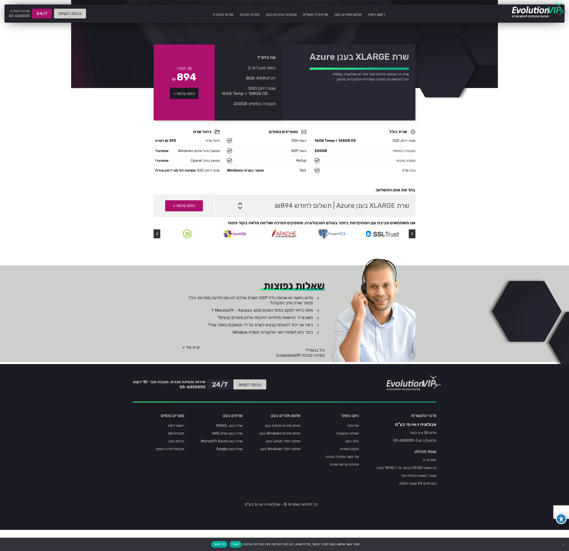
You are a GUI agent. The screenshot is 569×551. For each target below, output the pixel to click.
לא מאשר (219, 544)
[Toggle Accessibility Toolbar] (561, 518)
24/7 (43, 14)
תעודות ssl (176, 433)
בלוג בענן (352, 441)
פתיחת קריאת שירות (344, 464)
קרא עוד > (191, 347)
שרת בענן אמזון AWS (227, 433)
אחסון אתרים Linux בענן (283, 425)
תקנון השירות (349, 449)
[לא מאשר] (563, 544)
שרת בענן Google (229, 449)
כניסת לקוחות (70, 13)
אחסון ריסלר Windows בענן (280, 449)
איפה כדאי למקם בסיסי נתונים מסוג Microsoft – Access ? (262, 310)
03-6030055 (19, 16)
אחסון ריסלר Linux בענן (283, 441)
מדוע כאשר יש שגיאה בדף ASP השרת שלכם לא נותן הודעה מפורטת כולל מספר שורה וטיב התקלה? (250, 300)
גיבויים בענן (176, 441)
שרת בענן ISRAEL (229, 425)
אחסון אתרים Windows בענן (280, 433)
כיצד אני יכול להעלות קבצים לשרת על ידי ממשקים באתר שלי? (260, 324)
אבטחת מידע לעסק (170, 449)
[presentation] (157, 233)
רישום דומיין (176, 425)
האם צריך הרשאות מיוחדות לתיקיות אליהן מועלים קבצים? (265, 317)
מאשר (235, 544)
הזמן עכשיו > (184, 93)
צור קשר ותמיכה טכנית (342, 457)
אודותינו (353, 425)
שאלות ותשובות (347, 433)
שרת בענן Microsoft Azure (221, 441)
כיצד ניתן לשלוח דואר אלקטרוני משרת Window (272, 332)
